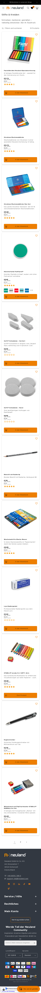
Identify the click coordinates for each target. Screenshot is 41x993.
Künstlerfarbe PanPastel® (13, 271)
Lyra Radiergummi (10, 606)
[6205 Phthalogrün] (6, 290)
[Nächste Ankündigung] (37, 2)
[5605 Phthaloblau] (27, 290)
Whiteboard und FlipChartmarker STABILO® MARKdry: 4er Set (20, 807)
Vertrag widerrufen (20, 920)
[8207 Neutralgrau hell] (11, 290)
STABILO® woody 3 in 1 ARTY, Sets (16, 673)
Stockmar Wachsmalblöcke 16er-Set (17, 204)
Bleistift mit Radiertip (12, 474)
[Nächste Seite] (26, 842)
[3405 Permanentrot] (16, 290)
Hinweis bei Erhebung (8, 991)
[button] (3, 8)
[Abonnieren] (34, 943)
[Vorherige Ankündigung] (4, 2)
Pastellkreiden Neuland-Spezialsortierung (19, 70)
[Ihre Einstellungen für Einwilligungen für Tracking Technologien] (3, 989)
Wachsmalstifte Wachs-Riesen (15, 539)
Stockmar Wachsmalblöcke (14, 137)
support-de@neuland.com (17, 878)
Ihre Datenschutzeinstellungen (15, 988)
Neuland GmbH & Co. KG (23, 979)
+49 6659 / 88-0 (14, 876)
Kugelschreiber (9, 739)
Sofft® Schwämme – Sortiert (14, 341)
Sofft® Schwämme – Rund (13, 407)
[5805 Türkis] (22, 290)
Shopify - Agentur (16, 981)
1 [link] (14, 842)
